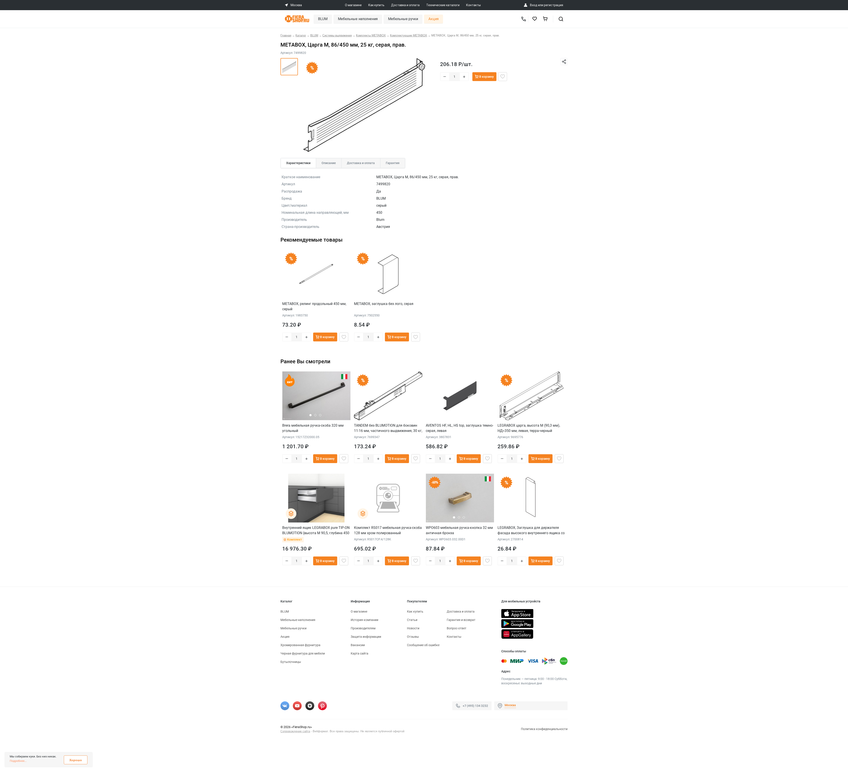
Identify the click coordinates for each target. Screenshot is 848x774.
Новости (413, 628)
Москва (510, 705)
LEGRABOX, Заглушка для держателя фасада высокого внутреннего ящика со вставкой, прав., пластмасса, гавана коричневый (531, 530)
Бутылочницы (290, 662)
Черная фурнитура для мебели (302, 653)
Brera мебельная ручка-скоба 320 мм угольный (313, 428)
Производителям (363, 628)
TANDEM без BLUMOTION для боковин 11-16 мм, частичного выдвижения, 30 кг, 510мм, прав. (388, 428)
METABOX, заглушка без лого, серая (383, 304)
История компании (364, 620)
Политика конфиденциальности (544, 729)
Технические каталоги (443, 5)
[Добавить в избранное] (502, 76)
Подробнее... (18, 761)
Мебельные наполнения (358, 19)
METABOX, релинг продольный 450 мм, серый (314, 306)
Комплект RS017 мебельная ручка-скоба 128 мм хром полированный (388, 530)
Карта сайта (359, 653)
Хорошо (75, 760)
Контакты (473, 5)
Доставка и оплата (405, 5)
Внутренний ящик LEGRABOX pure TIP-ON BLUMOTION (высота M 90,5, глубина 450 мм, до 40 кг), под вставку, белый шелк (316, 530)
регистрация (553, 5)
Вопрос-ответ (456, 628)
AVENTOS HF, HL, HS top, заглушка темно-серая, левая (459, 428)
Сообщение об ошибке (423, 645)
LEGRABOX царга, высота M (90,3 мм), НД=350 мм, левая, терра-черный (529, 428)
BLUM (322, 19)
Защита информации (366, 636)
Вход (533, 5)
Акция (433, 19)
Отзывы (413, 636)
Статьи (412, 620)
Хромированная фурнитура (300, 645)
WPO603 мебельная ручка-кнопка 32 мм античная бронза (459, 530)
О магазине (353, 5)
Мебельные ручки (403, 19)
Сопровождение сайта (295, 731)
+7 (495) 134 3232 (475, 706)
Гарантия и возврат (461, 620)
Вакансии (358, 645)
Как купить (376, 5)
